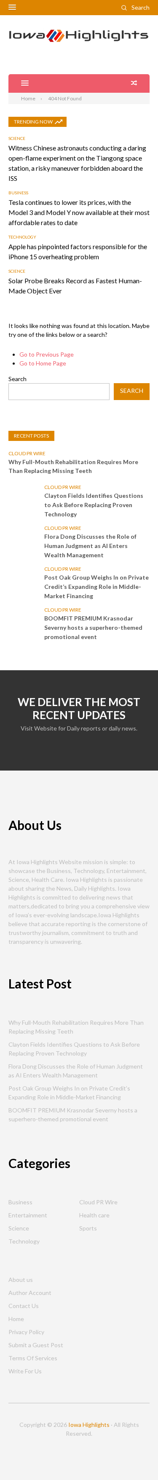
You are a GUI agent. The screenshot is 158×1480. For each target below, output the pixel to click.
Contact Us (23, 1305)
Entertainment (27, 1215)
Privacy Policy (26, 1331)
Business (18, 192)
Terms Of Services (32, 1358)
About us (20, 1279)
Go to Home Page (42, 363)
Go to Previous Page (46, 354)
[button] (12, 8)
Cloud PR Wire (27, 453)
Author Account (29, 1292)
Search (140, 7)
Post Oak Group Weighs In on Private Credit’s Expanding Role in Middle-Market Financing (96, 586)
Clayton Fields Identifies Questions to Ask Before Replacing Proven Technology (93, 505)
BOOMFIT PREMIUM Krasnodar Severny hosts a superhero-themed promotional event (93, 627)
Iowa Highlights (89, 1424)
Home (16, 1318)
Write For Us (25, 1371)
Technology (22, 236)
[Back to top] (134, 1456)
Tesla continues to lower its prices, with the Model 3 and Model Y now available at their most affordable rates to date (79, 212)
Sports (88, 1228)
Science (16, 138)
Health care (94, 1215)
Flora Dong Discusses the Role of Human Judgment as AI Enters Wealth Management (90, 546)
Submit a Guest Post (35, 1344)
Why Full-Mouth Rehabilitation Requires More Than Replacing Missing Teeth (73, 466)
